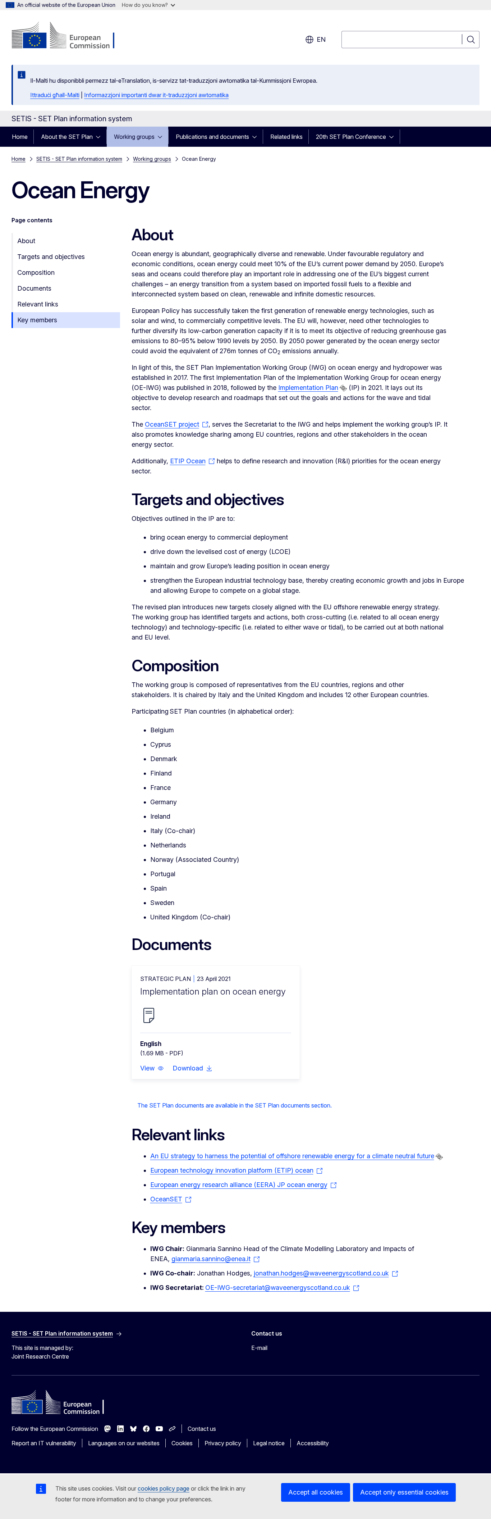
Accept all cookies (315, 1492)
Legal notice (269, 1443)
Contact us (202, 1428)
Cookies (182, 1443)
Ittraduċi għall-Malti (54, 95)
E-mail (259, 1347)
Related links (286, 136)
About (26, 241)
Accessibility (313, 1443)
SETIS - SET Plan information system (79, 159)
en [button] (321, 39)
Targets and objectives (51, 256)
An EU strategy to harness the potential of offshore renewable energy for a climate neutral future (292, 1156)
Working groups (134, 136)
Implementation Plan (308, 387)
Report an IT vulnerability (44, 1443)
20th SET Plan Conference (351, 136)
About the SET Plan (67, 136)
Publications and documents (212, 136)
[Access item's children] (100, 137)
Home (20, 136)
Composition (36, 272)
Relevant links (37, 304)
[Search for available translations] (343, 388)
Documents (34, 288)
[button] (152, 1068)
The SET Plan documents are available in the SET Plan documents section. (234, 1105)
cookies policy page (163, 1488)
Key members (37, 320)
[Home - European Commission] (70, 36)
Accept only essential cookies (404, 1492)
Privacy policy (223, 1443)
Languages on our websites (124, 1443)
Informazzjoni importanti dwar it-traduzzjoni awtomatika (156, 95)
